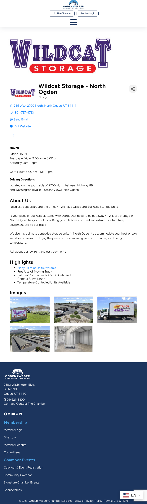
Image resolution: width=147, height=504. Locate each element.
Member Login (87, 13)
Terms (108, 500)
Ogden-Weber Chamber (44, 500)
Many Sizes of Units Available (36, 268)
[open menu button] (73, 22)
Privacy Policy (93, 500)
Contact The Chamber (31, 403)
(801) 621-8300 (14, 399)
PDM (125, 500)
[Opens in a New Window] (6, 414)
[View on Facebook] (13, 137)
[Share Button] (133, 89)
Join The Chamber (61, 13)
